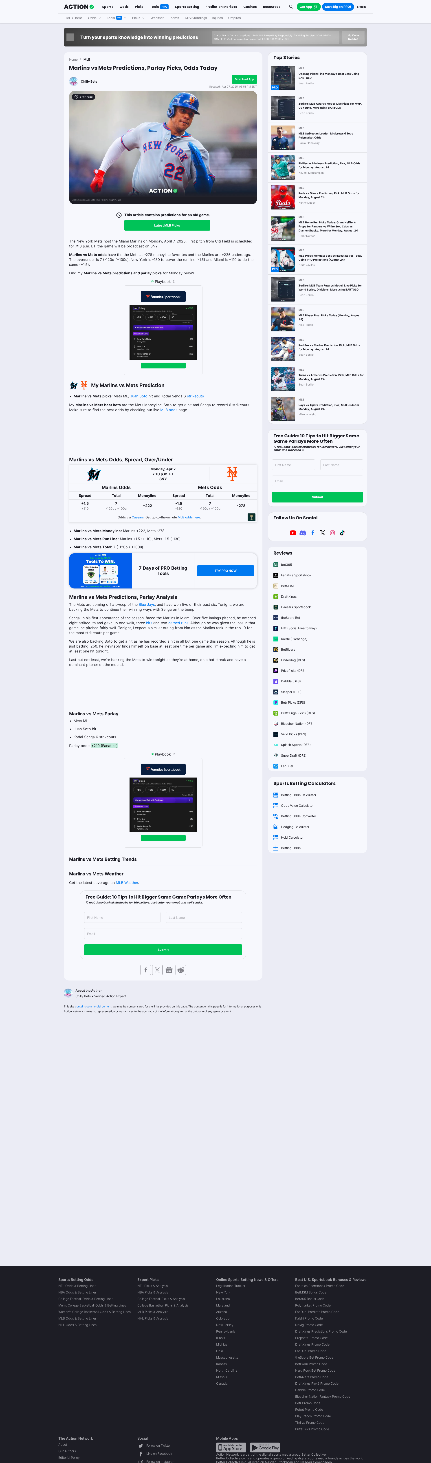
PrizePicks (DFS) (293, 670)
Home (73, 59)
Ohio (219, 1351)
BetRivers (288, 649)
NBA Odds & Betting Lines (77, 1292)
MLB (87, 59)
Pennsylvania (225, 1331)
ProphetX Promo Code (311, 1338)
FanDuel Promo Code (310, 1351)
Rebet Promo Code (309, 1409)
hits (149, 623)
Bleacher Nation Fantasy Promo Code (322, 1396)
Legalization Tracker (230, 1286)
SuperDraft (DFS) (293, 755)
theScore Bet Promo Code (314, 1357)
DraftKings (289, 596)
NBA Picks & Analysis (152, 1292)
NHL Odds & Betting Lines (77, 1325)
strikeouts (195, 396)
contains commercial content (93, 1006)
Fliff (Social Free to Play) (299, 628)
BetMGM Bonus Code (310, 1292)
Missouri (222, 1377)
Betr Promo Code (307, 1403)
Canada (222, 1383)
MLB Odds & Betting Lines (77, 1318)
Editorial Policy (69, 1457)
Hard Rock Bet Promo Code (315, 1370)
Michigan (222, 1344)
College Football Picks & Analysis (161, 1299)
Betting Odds (291, 848)
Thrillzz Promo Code (309, 1422)
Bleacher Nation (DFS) (297, 723)
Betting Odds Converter (298, 816)
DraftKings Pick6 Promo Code (317, 1383)
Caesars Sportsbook (296, 607)
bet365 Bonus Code (310, 1299)
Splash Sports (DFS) (296, 745)
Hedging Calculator (295, 827)
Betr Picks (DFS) (293, 702)
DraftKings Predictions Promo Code (321, 1331)
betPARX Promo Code (311, 1364)
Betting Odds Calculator (298, 795)
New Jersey (224, 1325)
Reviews (282, 553)
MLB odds (168, 410)
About (62, 1444)
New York (223, 1292)
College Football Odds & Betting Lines (85, 1299)
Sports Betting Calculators (304, 783)
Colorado (222, 1318)
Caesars (138, 517)
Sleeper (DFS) (291, 692)
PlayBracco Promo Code (313, 1416)
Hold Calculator (292, 837)
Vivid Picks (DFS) (293, 734)
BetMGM (287, 586)
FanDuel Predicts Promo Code (317, 1312)
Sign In (361, 6)
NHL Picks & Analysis (152, 1318)
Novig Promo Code (309, 1325)
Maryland (223, 1305)
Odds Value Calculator (297, 805)
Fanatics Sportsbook (296, 575)
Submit (163, 950)
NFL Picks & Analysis (152, 1286)
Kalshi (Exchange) (294, 639)
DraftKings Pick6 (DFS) (298, 713)
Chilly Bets (89, 81)
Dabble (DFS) (291, 681)
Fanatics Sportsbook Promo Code (319, 1286)
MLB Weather (127, 882)
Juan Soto (138, 396)
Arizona (221, 1312)
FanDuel (287, 766)
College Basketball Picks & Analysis (162, 1305)
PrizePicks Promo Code (312, 1429)
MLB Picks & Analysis (152, 1312)
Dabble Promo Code (310, 1390)
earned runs (178, 623)
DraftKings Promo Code (312, 1344)
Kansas (221, 1364)
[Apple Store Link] (231, 1447)
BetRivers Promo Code (311, 1377)
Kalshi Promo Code (309, 1318)
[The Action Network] (79, 6)
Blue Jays (147, 604)
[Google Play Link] (265, 1447)
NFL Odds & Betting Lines (77, 1286)
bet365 (286, 564)
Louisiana (223, 1299)
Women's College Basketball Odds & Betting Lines (94, 1312)
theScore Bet (290, 617)
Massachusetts (227, 1357)
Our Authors (67, 1451)
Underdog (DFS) (293, 660)
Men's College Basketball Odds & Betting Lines (92, 1305)
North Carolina (226, 1370)
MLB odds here (189, 517)
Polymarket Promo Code (313, 1305)
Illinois (220, 1338)
